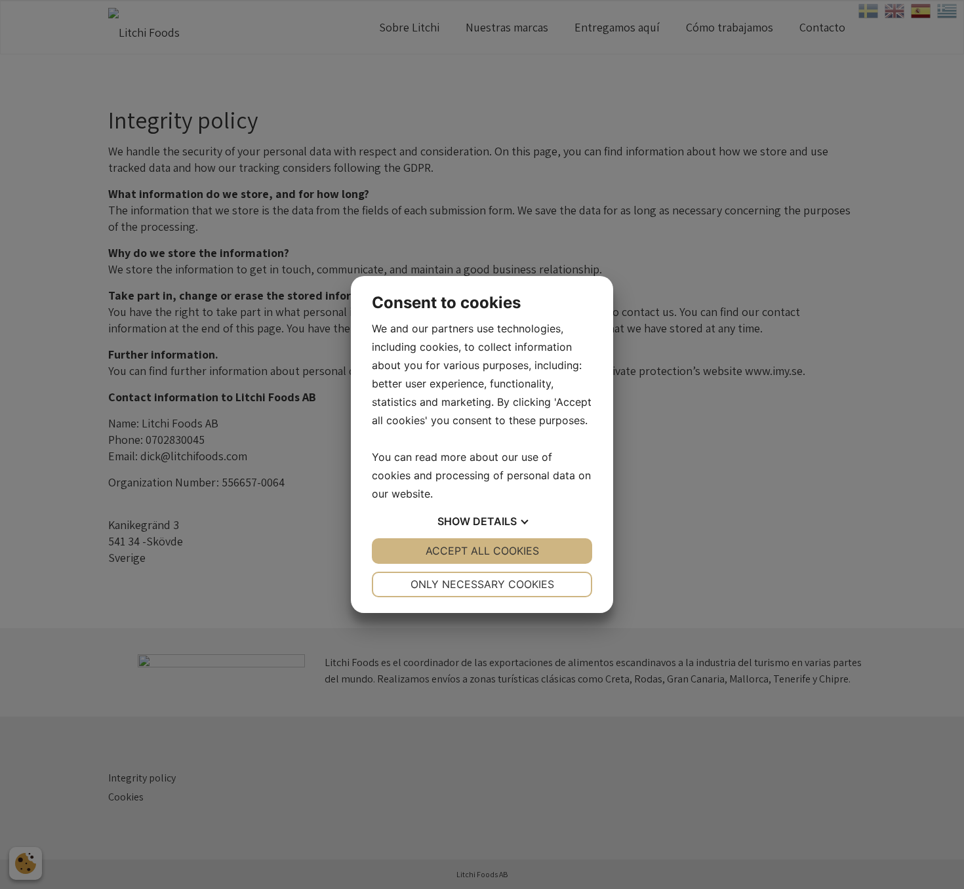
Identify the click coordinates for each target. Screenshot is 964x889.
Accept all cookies (482, 550)
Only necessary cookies (482, 584)
